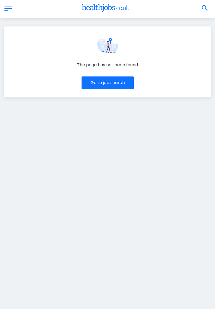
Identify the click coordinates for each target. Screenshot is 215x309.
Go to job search (107, 83)
